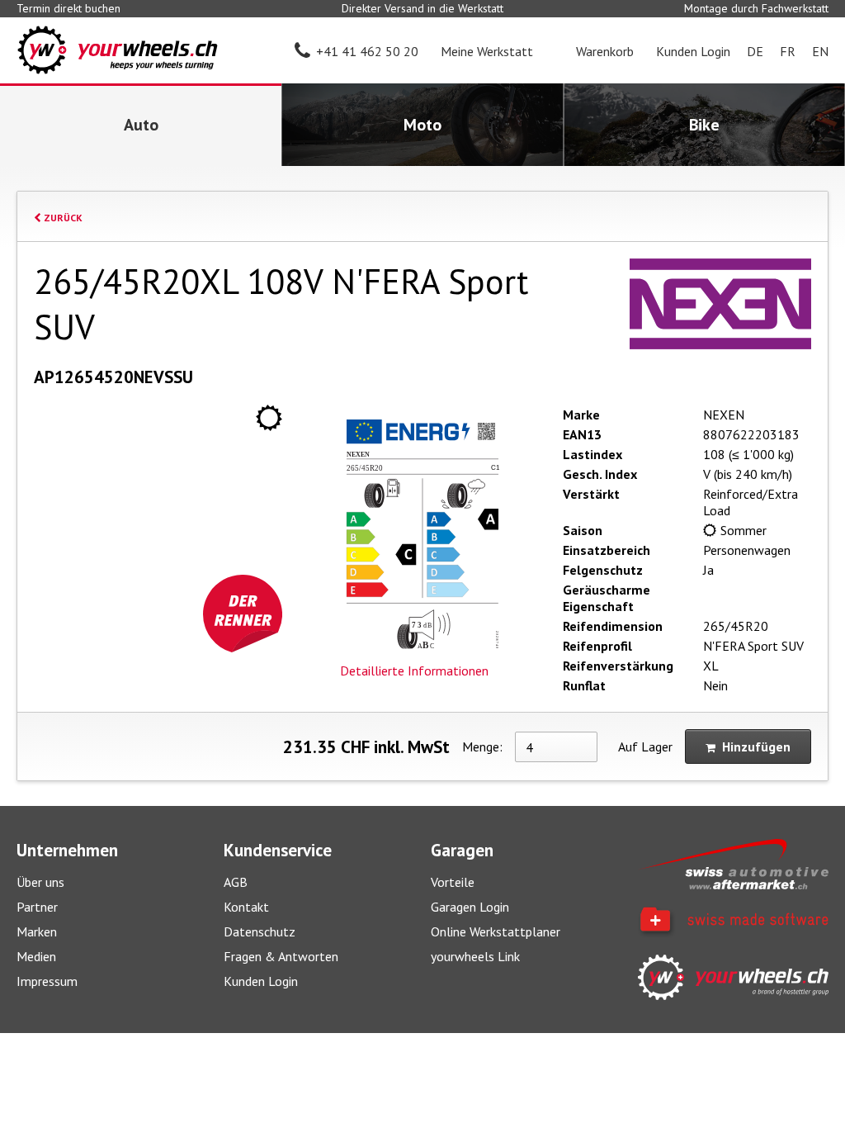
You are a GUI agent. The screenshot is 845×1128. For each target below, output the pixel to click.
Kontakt (246, 906)
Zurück (62, 217)
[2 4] (556, 747)
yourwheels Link (475, 956)
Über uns (40, 882)
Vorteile (452, 882)
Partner (37, 906)
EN (820, 51)
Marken (37, 931)
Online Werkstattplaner (495, 931)
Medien (36, 956)
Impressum (47, 981)
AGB (236, 882)
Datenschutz (259, 931)
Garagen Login (470, 906)
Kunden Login (261, 981)
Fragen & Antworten (281, 956)
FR (787, 51)
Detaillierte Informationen (414, 670)
